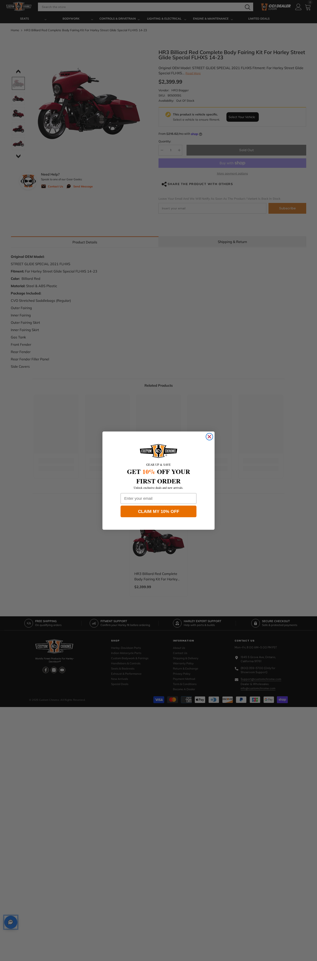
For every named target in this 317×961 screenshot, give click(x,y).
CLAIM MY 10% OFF (158, 511)
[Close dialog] (209, 436)
